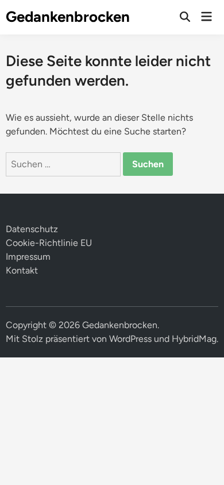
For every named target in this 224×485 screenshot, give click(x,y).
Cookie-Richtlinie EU (49, 242)
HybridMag (194, 338)
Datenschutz (32, 229)
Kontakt (22, 270)
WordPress (130, 338)
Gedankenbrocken (68, 16)
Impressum (28, 256)
